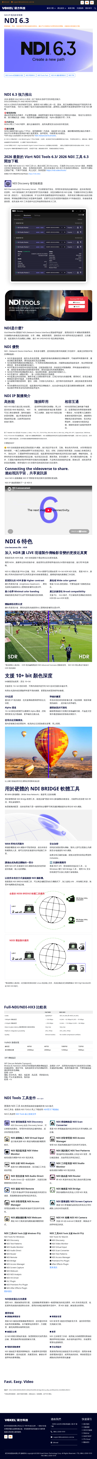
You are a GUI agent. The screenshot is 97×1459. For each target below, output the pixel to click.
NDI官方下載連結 (51, 1109)
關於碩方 (88, 8)
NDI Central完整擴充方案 (14, 75)
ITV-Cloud (86, 1439)
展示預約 (86, 1424)
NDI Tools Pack (43, 75)
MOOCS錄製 (87, 1430)
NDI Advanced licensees (45, 135)
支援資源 (86, 1427)
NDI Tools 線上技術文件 (26, 1114)
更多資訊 (8, 1291)
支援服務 (80, 8)
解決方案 (50, 8)
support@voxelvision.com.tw (63, 1437)
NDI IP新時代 (30, 75)
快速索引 (87, 1419)
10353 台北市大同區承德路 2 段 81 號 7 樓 (64, 1425)
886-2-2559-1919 (59, 1432)
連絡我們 (56, 1419)
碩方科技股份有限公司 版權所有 (16, 1453)
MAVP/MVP (87, 1436)
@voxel (55, 1442)
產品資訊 (60, 8)
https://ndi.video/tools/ (56, 170)
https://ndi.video (34, 174)
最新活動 (71, 8)
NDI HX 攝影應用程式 (58, 75)
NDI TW (71, 75)
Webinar (86, 1433)
